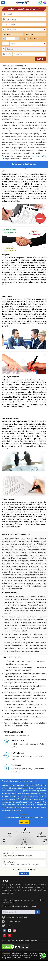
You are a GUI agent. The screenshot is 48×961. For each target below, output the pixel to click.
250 (32, 34)
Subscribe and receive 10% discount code (19, 906)
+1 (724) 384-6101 (13, 921)
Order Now (24, 822)
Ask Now (24, 873)
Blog (8, 925)
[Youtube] (9, 935)
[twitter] (9, 930)
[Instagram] (14, 930)
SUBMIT (40, 59)
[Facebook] (4, 930)
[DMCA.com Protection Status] (16, 946)
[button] (3, 2)
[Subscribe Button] (37, 912)
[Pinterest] (4, 935)
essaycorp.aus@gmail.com (17, 917)
